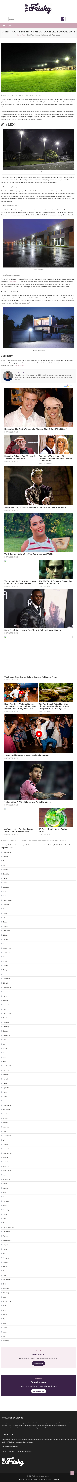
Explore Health (38, 1363)
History (5, 1092)
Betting (5, 883)
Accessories (7, 852)
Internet (5, 1122)
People (5, 1214)
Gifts (4, 1040)
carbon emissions (18, 365)
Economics (6, 978)
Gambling (6, 1026)
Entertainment (7, 987)
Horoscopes (7, 1105)
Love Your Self (7, 1153)
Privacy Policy (56, 1479)
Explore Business (38, 1391)
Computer (6, 944)
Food (4, 1009)
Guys (4, 1057)
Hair (4, 1061)
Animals (5, 856)
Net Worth (6, 1201)
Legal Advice (7, 1136)
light (39, 840)
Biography (6, 887)
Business (6, 896)
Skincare (6, 1262)
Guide (5, 1053)
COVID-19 (6, 952)
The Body (6, 1293)
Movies (5, 1183)
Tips (4, 1297)
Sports (5, 1266)
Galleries (6, 1022)
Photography (7, 1223)
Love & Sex (6, 1149)
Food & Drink (7, 1013)
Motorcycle (6, 1179)
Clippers (5, 935)
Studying (6, 1271)
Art (4, 865)
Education (6, 983)
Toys (4, 1310)
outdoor (52, 840)
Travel (5, 1314)
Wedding (6, 1341)
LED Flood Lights (23, 840)
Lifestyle (5, 1144)
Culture (5, 965)
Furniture (6, 1018)
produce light (13, 281)
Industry (5, 1118)
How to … (6, 1114)
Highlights (6, 1088)
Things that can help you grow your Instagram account (19, 845)
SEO (4, 1253)
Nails (4, 1197)
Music (5, 1192)
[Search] (62, 19)
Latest (35, 1479)
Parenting (6, 1210)
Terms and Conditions (45, 1479)
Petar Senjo (6, 95)
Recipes (5, 1236)
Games (5, 1031)
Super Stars (7, 1279)
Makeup (5, 1157)
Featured (6, 1005)
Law (4, 1131)
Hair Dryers (6, 1070)
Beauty (5, 878)
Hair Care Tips (7, 1066)
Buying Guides (7, 900)
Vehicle (5, 1327)
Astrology (6, 869)
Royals (5, 1249)
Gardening (6, 1035)
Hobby (5, 1096)
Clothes (5, 939)
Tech (21, 95)
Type (4, 1319)
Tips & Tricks (7, 1301)
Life (4, 1140)
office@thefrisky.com (12, 1446)
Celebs (5, 922)
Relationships (7, 1240)
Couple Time (7, 948)
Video (5, 1332)
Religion (5, 1245)
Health (5, 1083)
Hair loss (6, 1074)
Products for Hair (8, 1227)
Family (5, 996)
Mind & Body (7, 1170)
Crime (5, 957)
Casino (5, 913)
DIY (4, 974)
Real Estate (6, 1231)
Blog (4, 891)
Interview (6, 1127)
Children (5, 926)
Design (5, 970)
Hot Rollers (6, 1109)
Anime (5, 861)
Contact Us (29, 1479)
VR (4, 1336)
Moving (5, 1188)
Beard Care (6, 874)
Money (5, 1175)
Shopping (6, 1258)
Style (4, 1275)
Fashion (5, 1000)
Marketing (6, 1162)
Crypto (5, 961)
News (5, 1205)
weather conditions (60, 840)
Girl (4, 1044)
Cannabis (6, 904)
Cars (4, 909)
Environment (7, 992)
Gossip (5, 1048)
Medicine (6, 1166)
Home (5, 1101)
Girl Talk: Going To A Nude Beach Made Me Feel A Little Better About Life (60, 845)
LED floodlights (33, 840)
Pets (4, 1218)
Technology (6, 1288)
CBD (4, 917)
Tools (4, 1306)
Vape (4, 1323)
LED (16, 840)
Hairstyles (6, 1079)
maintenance (45, 840)
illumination (10, 840)
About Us (21, 1479)
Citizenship (6, 930)
